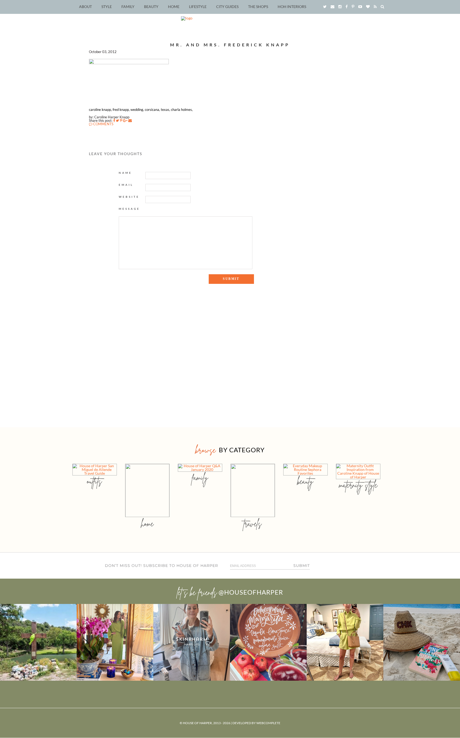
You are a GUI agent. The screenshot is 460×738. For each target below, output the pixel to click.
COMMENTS (102, 124)
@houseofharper (251, 592)
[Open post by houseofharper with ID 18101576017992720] (345, 642)
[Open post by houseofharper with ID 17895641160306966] (421, 642)
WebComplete (268, 723)
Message (129, 208)
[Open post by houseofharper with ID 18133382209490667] (191, 642)
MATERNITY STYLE (358, 484)
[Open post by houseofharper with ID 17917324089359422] (268, 642)
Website (129, 196)
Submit (301, 565)
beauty (305, 481)
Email (126, 184)
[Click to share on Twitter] (117, 120)
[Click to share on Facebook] (114, 120)
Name (125, 172)
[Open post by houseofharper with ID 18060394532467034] (115, 642)
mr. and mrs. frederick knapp (230, 44)
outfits (94, 481)
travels (253, 523)
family (200, 477)
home (147, 523)
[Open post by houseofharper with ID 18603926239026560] (38, 642)
